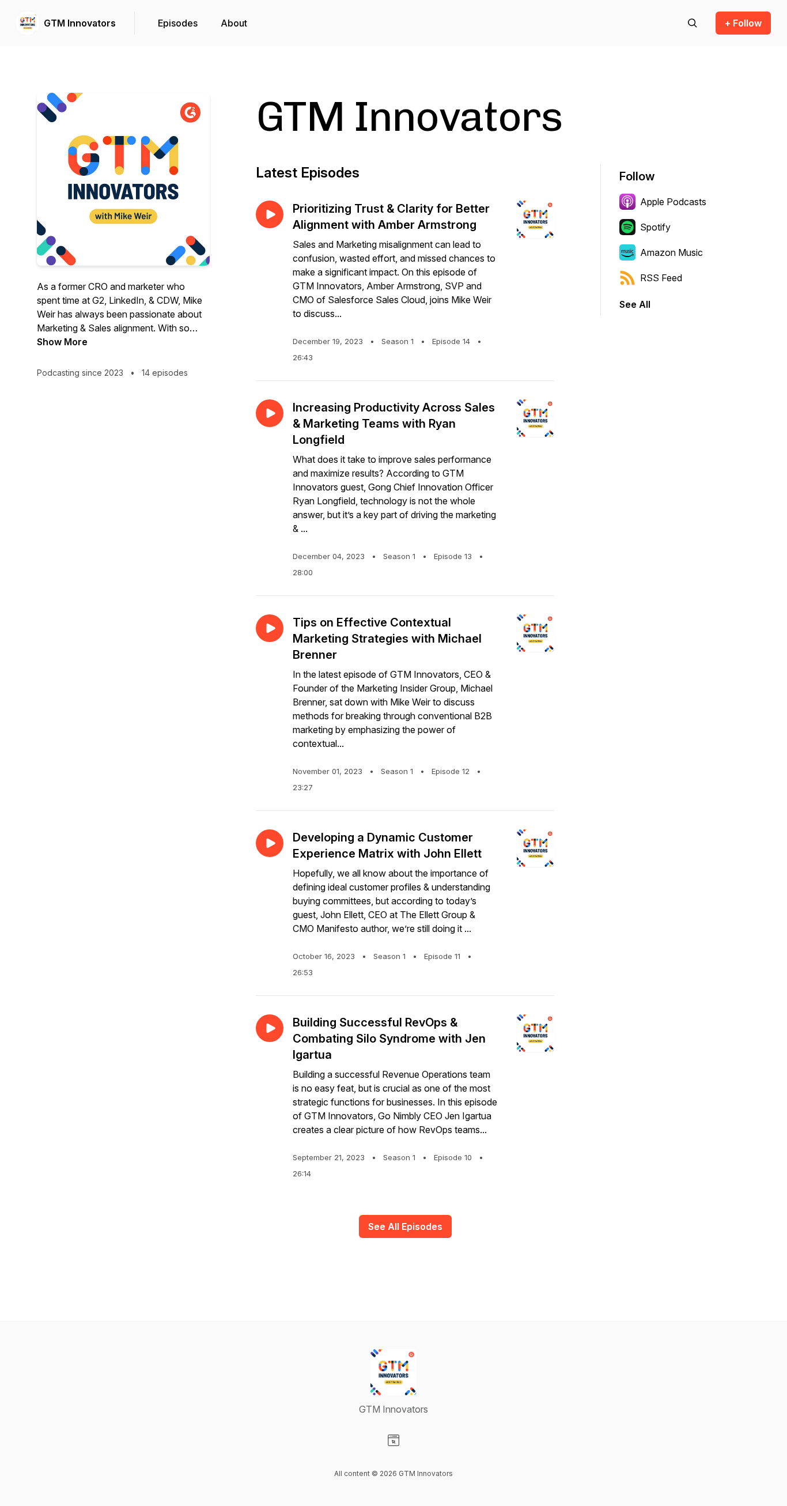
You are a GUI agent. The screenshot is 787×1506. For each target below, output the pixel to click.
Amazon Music (671, 252)
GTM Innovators (80, 23)
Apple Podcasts (673, 201)
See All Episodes (405, 1226)
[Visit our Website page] (393, 1440)
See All (634, 304)
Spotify (655, 227)
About (234, 23)
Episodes (178, 23)
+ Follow (743, 23)
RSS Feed (661, 278)
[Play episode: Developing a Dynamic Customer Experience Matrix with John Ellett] (269, 843)
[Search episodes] (692, 23)
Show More (62, 342)
